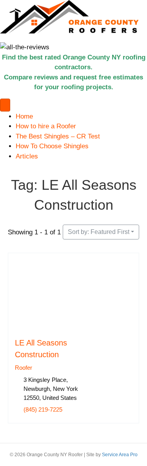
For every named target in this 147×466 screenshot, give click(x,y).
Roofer (23, 367)
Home (24, 116)
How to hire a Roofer (46, 126)
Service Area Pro (120, 454)
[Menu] (5, 105)
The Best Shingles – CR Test (58, 136)
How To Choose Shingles (52, 146)
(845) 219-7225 (43, 409)
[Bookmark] (17, 324)
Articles (27, 156)
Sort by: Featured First (98, 232)
